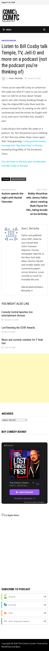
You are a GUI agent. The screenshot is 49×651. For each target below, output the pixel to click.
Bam (18, 646)
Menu (8, 29)
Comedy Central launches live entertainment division (17, 313)
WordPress (6, 646)
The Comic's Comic (27, 643)
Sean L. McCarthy (16, 78)
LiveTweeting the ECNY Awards (18, 327)
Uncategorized (8, 40)
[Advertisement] (24, 378)
